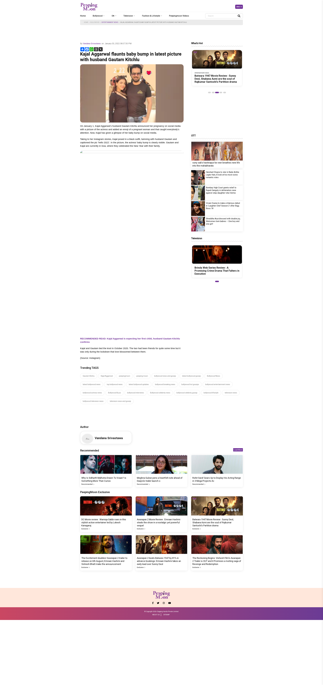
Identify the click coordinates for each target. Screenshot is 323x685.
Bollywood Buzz (114, 393)
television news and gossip (120, 401)
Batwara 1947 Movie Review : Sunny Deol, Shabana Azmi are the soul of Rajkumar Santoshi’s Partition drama (216, 78)
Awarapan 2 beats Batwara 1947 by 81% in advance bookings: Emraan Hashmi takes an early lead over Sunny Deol (159, 561)
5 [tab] (224, 92)
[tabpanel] (217, 68)
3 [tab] (217, 92)
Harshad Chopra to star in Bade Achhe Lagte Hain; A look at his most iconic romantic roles (222, 175)
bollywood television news (93, 401)
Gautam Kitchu (89, 376)
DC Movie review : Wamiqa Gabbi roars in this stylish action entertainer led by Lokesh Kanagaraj (103, 522)
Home (83, 16)
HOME (86, 22)
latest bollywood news (91, 384)
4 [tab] (221, 92)
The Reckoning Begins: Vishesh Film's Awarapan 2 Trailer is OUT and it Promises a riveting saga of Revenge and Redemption (216, 561)
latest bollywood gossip (191, 376)
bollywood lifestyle (211, 393)
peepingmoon (124, 376)
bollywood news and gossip (165, 376)
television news (231, 393)
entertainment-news (202, 73)
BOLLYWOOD (94, 22)
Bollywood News (213, 376)
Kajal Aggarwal (107, 376)
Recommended (87, 484)
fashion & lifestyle (151, 16)
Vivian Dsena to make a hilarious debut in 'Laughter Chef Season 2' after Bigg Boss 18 (223, 206)
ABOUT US (156, 615)
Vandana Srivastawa (92, 43)
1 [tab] (209, 92)
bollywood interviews (135, 393)
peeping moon (142, 376)
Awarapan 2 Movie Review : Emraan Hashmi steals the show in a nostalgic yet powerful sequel (158, 522)
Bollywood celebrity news (160, 393)
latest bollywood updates (139, 384)
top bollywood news (115, 384)
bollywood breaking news (165, 384)
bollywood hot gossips (190, 384)
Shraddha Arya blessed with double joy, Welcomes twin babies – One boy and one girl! (223, 221)
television (128, 16)
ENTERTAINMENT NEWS (110, 22)
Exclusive (84, 529)
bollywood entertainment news (217, 384)
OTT (193, 135)
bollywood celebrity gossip (187, 393)
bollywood (97, 16)
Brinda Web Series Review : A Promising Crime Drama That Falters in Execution (217, 270)
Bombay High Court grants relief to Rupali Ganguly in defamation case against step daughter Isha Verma (221, 190)
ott (113, 16)
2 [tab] (213, 92)
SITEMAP (166, 615)
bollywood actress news (92, 393)
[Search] (239, 15)
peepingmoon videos (179, 16)
